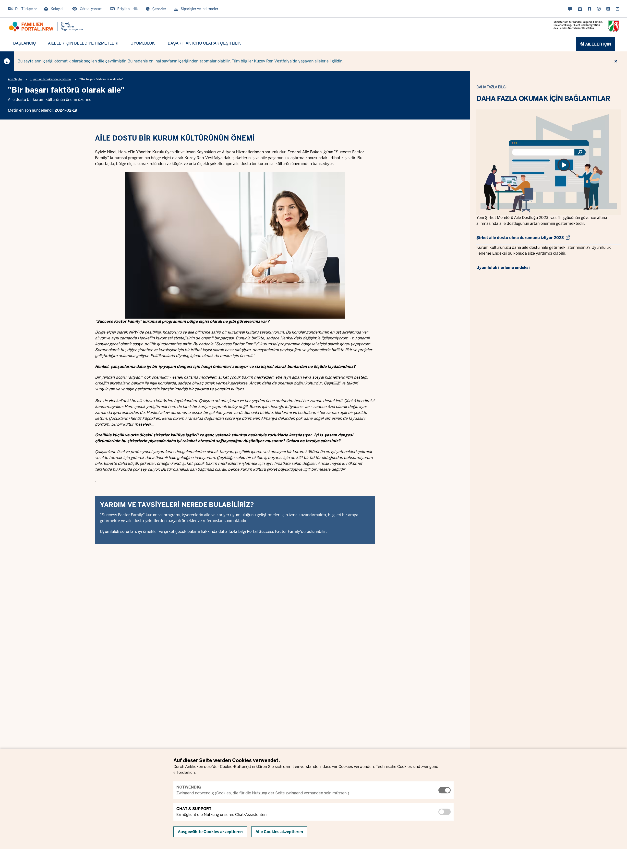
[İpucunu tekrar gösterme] (615, 61)
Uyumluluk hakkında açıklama (50, 79)
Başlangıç (24, 43)
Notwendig (188, 787)
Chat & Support (193, 808)
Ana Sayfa (15, 79)
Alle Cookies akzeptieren (279, 831)
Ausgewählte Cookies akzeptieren (210, 831)
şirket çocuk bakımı (182, 531)
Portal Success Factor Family (273, 531)
